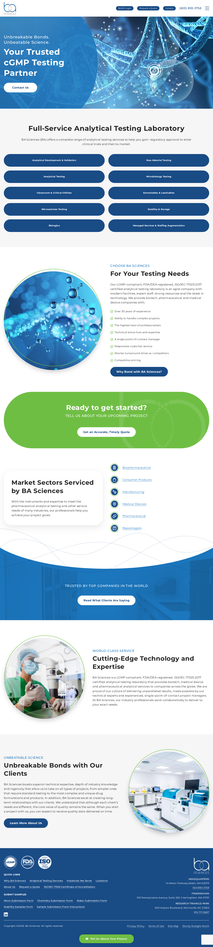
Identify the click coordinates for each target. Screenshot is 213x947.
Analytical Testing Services (46, 880)
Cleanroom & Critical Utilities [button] (54, 192)
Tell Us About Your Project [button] (108, 938)
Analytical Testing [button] (54, 176)
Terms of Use (156, 926)
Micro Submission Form (18, 900)
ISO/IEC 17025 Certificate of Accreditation (69, 886)
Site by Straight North (195, 926)
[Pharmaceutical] (114, 516)
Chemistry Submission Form (55, 900)
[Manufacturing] (114, 492)
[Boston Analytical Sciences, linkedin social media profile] (6, 914)
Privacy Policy (135, 926)
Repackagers (132, 528)
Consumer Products (137, 479)
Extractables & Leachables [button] (159, 192)
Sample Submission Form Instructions (61, 906)
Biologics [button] (54, 225)
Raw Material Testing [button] (158, 160)
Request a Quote (148, 8)
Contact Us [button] (20, 87)
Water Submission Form (92, 900)
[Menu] (207, 8)
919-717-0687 (201, 912)
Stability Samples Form (18, 906)
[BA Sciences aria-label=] (201, 866)
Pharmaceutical (134, 516)
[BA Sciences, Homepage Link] (10, 8)
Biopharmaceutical (136, 467)
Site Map (173, 926)
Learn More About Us (26, 823)
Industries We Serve (79, 880)
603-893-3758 (201, 887)
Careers (169, 8)
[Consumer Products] (114, 480)
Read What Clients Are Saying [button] (107, 600)
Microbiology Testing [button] (158, 176)
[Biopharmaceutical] (114, 467)
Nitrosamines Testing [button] (54, 209)
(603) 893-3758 (190, 8)
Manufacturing (133, 492)
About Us (9, 886)
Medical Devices (134, 504)
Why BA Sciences (15, 880)
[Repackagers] (114, 528)
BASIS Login (124, 8)
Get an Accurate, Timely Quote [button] (106, 432)
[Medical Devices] (114, 504)
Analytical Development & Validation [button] (54, 160)
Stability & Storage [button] (159, 209)
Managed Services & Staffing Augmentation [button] (159, 225)
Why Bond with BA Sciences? (139, 371)
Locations (102, 880)
